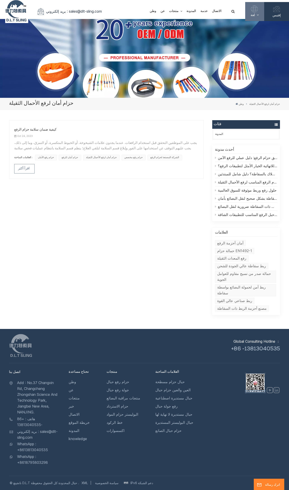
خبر (71, 406)
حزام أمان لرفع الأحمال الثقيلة (101, 157)
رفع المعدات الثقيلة (231, 258)
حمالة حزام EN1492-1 (234, 251)
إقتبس (277, 15)
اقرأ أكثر (24, 169)
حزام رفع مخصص (133, 157)
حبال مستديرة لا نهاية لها (173, 414)
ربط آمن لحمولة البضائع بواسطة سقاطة (241, 290)
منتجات (174, 11)
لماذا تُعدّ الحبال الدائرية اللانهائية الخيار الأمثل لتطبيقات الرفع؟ (247, 166)
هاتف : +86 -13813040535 (29, 422)
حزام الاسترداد (117, 406)
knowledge (78, 438)
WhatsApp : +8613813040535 (32, 447)
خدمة (204, 11)
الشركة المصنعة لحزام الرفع (164, 157)
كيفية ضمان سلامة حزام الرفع (35, 130)
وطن (153, 11)
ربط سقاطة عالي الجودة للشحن (241, 266)
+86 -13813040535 (255, 349)
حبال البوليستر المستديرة (174, 422)
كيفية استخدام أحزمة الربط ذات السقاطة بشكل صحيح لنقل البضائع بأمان (247, 198)
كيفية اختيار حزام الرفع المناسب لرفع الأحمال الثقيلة (247, 182)
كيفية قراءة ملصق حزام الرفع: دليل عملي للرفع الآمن (247, 157)
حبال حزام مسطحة (170, 382)
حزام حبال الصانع (168, 430)
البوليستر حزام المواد (122, 414)
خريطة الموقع (79, 422)
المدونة (191, 11)
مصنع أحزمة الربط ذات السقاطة (242, 308)
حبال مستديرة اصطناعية (173, 398)
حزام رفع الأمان (46, 157)
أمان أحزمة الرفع (230, 243)
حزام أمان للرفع (70, 157)
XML (85, 483)
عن (163, 11)
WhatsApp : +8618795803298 (32, 459)
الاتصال (216, 11)
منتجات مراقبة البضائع (123, 398)
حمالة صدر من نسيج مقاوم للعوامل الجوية (244, 276)
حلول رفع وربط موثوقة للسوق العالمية (247, 190)
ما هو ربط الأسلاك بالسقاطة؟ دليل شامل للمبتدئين (247, 174)
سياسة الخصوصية (107, 483)
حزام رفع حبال (118, 382)
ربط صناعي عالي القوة (234, 300)
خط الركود (115, 422)
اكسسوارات (115, 430)
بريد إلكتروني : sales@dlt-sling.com (74, 11)
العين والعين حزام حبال (173, 390)
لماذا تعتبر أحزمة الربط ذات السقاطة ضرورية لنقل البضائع (247, 206)
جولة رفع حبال (118, 390)
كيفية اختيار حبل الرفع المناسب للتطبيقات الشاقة (247, 214)
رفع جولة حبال (166, 406)
